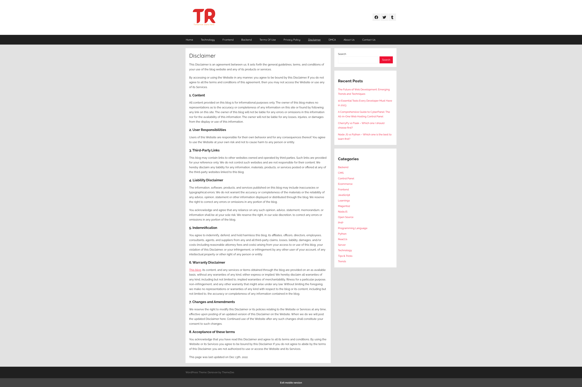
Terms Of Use (267, 39)
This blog (195, 269)
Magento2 (344, 206)
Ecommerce (345, 183)
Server (342, 244)
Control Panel (346, 178)
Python (342, 233)
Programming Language (352, 228)
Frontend (228, 39)
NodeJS (342, 211)
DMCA (332, 39)
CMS (341, 172)
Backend (246, 39)
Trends (342, 261)
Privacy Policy (292, 39)
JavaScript (344, 194)
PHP (340, 222)
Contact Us (368, 39)
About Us (349, 39)
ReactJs (342, 239)
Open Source (345, 217)
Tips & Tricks (345, 255)
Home (189, 39)
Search (342, 53)
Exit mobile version (291, 382)
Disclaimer (314, 39)
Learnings (344, 200)
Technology (208, 39)
